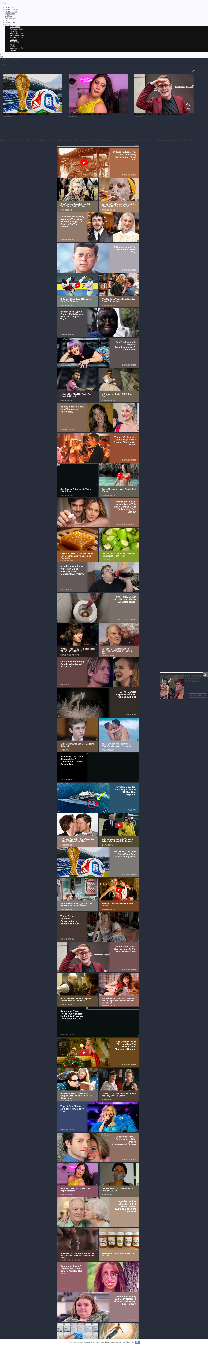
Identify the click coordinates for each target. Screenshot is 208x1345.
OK (137, 1342)
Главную (105, 140)
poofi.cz (3, 3)
